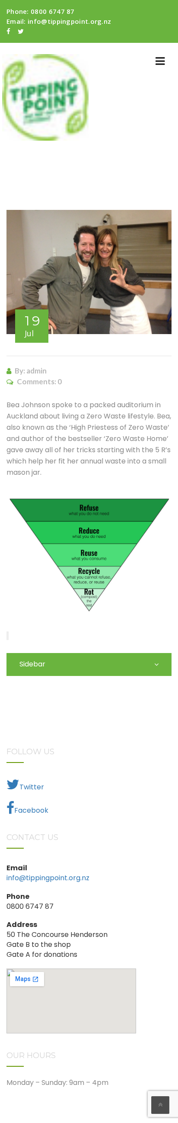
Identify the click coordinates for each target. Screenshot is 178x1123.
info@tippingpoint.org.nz (69, 21)
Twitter (31, 787)
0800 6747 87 (53, 11)
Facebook (31, 810)
